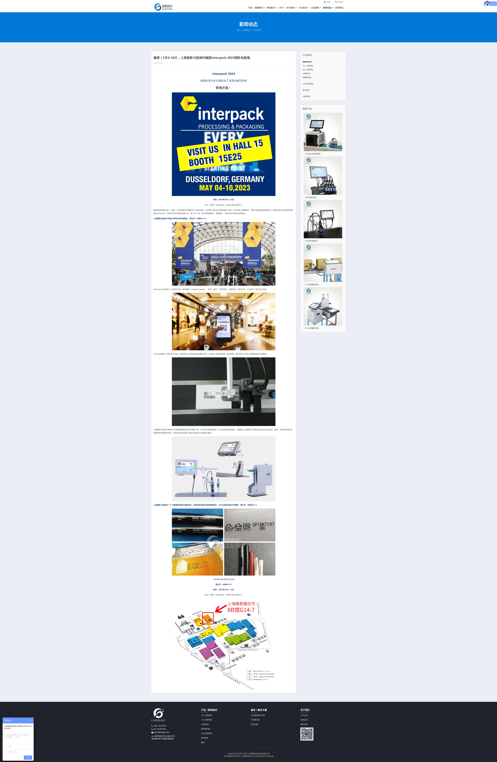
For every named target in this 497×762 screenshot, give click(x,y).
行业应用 (303, 7)
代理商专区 (255, 720)
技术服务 (291, 7)
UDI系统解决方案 (258, 715)
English (340, 2)
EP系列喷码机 (310, 197)
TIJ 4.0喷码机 (307, 69)
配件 (203, 742)
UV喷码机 (306, 73)
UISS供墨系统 (308, 83)
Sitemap (270, 756)
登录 (328, 2)
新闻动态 (327, 7)
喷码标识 (271, 7)
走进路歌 (315, 7)
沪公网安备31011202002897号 (253, 756)
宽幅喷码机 (307, 77)
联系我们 (339, 7)
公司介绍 (304, 715)
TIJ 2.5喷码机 (307, 65)
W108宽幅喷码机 (312, 284)
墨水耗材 (306, 90)
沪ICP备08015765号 (232, 756)
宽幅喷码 (259, 7)
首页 (250, 7)
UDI (281, 7)
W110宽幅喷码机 (312, 328)
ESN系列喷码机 (311, 241)
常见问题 (254, 724)
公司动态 (257, 30)
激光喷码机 (205, 729)
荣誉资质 (304, 724)
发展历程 (304, 720)
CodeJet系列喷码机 (313, 153)
